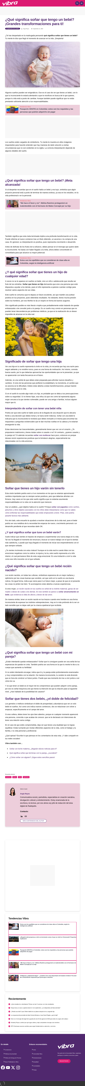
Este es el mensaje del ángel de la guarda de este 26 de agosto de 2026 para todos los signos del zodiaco (39, 1019)
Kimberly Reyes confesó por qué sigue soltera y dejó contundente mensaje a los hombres (35, 1022)
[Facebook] (3, 1067)
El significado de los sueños (12, 28)
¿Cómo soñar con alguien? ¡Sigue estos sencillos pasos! (32, 757)
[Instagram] (18, 1067)
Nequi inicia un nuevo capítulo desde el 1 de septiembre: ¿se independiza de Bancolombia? (35, 1008)
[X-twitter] (13, 1067)
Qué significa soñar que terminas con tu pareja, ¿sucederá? (33, 753)
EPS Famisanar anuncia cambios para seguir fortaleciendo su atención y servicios (33, 1026)
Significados (26, 777)
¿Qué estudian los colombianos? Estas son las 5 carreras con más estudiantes (32, 1004)
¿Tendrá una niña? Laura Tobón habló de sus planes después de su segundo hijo (32, 1011)
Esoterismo (8, 777)
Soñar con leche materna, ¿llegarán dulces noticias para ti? (33, 749)
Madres (14, 777)
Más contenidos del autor (33, 821)
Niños (20, 777)
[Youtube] (8, 1067)
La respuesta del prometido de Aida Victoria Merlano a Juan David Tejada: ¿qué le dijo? (34, 1015)
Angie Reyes (26, 28)
